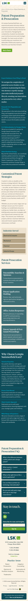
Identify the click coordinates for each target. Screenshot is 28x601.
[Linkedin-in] (5, 517)
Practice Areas (9, 9)
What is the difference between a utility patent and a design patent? (12, 459)
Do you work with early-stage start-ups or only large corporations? (12, 492)
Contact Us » (14, 556)
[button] (25, 3)
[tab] (14, 459)
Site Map (21, 585)
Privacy (5, 585)
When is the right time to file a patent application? (12, 476)
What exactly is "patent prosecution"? (10, 468)
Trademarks (7, 574)
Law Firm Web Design (12, 589)
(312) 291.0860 (14, 547)
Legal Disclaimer (13, 585)
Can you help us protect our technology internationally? (11, 484)
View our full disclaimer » (16, 597)
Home (3, 9)
